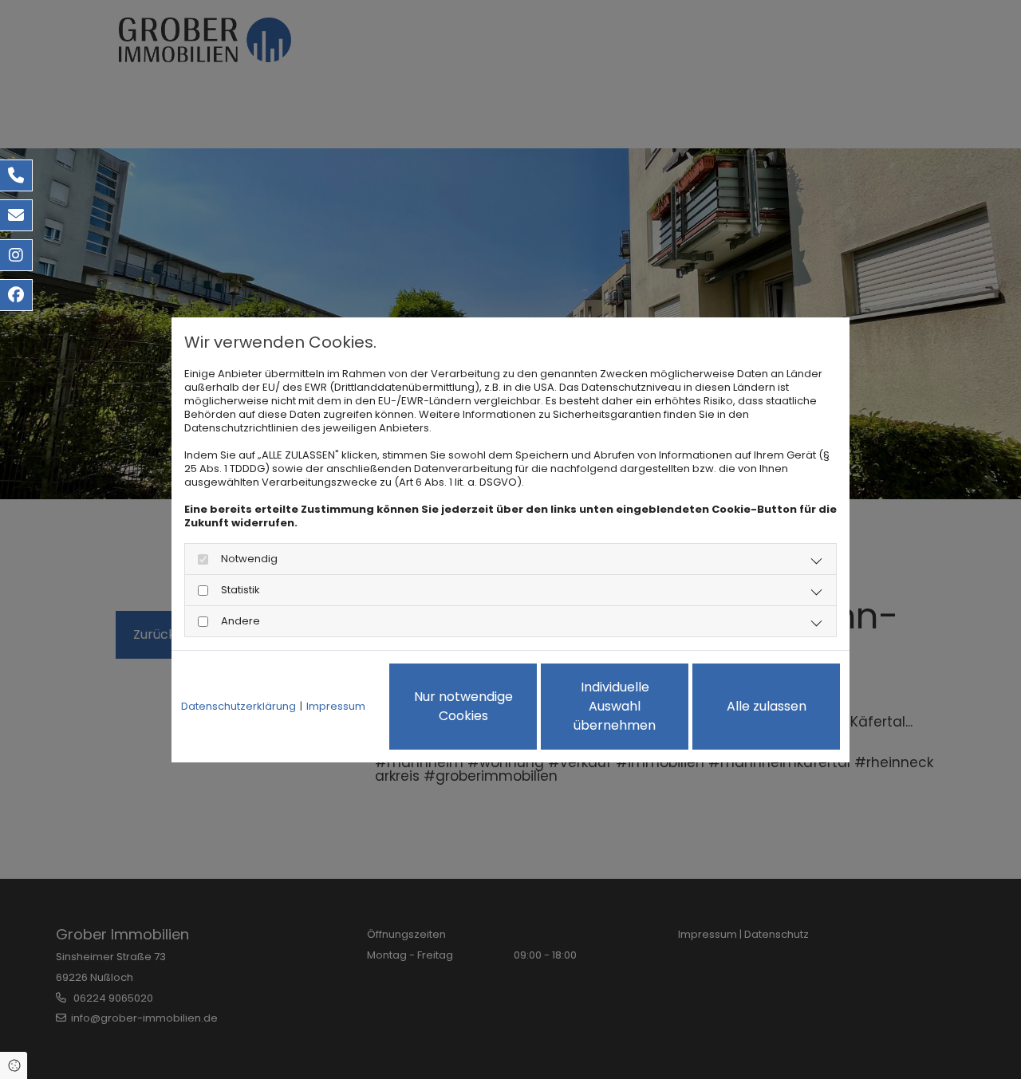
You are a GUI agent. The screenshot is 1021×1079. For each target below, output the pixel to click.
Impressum (335, 706)
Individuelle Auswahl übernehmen (615, 706)
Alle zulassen (766, 706)
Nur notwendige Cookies (463, 706)
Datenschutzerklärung (238, 706)
